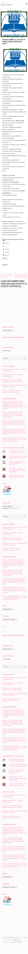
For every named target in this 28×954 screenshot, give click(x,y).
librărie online (20, 120)
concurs (24, 33)
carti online (11, 33)
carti (7, 33)
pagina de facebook (7, 180)
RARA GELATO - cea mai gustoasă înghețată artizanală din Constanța (17, 470)
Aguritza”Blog (15, 182)
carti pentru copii (18, 33)
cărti (18, 127)
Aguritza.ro (4, 2)
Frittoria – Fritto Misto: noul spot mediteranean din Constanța (17, 463)
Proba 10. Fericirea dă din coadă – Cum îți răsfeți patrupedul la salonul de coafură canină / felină (14, 430)
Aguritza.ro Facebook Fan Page (13, 337)
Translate (15, 508)
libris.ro (14, 34)
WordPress (20, 942)
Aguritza (19, 32)
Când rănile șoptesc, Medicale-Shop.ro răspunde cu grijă (14, 424)
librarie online (9, 34)
